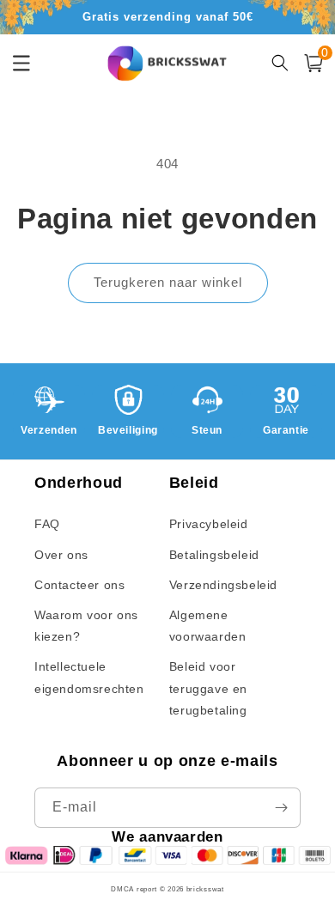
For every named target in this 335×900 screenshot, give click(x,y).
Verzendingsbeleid (223, 585)
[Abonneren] (281, 808)
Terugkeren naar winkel (168, 282)
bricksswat (205, 889)
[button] (313, 63)
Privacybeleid (208, 524)
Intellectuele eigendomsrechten (89, 677)
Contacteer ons (79, 585)
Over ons (61, 555)
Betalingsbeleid (214, 555)
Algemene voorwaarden (208, 625)
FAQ (47, 524)
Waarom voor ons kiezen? (86, 625)
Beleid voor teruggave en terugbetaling (208, 688)
